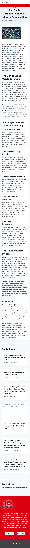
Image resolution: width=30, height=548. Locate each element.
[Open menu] (27, 5)
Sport (15, 7)
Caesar (5, 20)
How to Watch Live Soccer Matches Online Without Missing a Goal (14, 357)
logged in (12, 487)
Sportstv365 (8, 98)
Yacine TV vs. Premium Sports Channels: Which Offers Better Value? (14, 426)
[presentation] (15, 412)
